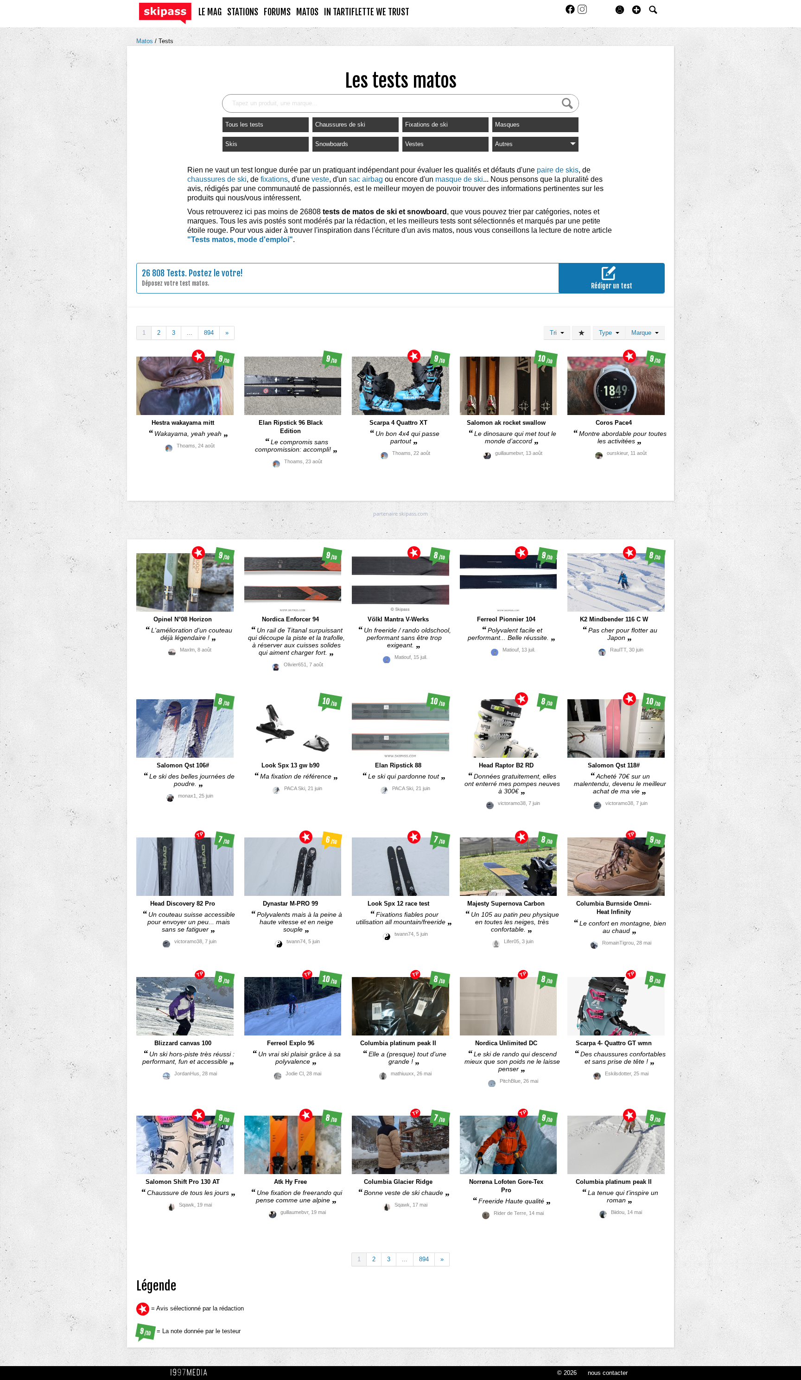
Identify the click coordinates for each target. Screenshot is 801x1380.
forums (277, 12)
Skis (231, 144)
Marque (643, 332)
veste (320, 179)
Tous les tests (244, 124)
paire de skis (557, 170)
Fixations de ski (426, 124)
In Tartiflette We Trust (366, 12)
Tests (166, 41)
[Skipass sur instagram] (582, 12)
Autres (504, 144)
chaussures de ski (217, 179)
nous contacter (608, 1372)
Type (607, 332)
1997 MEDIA (191, 1372)
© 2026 (567, 1372)
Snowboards (331, 144)
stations (242, 12)
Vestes (414, 144)
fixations (274, 179)
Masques (507, 124)
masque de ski (459, 179)
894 (209, 332)
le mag (210, 12)
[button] (636, 10)
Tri (555, 332)
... (189, 332)
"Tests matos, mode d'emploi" (240, 239)
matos (307, 12)
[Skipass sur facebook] (571, 12)
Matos (145, 41)
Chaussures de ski (340, 124)
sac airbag (366, 179)
